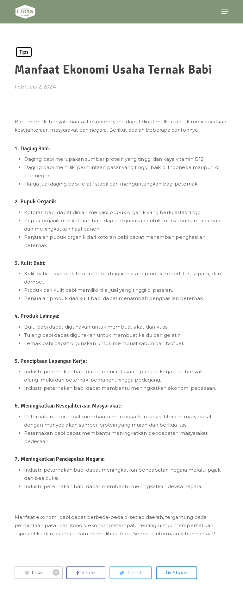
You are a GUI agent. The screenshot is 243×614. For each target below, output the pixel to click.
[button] (224, 12)
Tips (23, 52)
